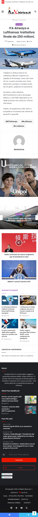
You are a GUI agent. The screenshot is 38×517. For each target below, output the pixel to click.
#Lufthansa (27, 121)
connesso (13, 356)
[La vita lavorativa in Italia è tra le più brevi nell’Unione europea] (10, 300)
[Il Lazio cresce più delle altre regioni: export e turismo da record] (10, 323)
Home (16, 20)
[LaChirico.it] (19, 11)
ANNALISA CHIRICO (14, 503)
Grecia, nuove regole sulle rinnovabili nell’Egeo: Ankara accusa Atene (12, 399)
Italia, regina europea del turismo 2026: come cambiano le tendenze (28, 334)
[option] (19, 217)
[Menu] (3, 12)
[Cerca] (35, 12)
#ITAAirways (12, 121)
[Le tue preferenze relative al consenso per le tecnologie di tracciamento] (34, 513)
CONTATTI (27, 503)
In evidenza (19, 126)
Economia (22, 20)
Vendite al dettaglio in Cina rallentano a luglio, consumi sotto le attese (19, 219)
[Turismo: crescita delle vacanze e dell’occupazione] (30, 410)
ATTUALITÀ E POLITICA (16, 496)
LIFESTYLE (24, 499)
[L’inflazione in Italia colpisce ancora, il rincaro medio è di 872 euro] (28, 300)
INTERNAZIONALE (14, 499)
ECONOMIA (29, 496)
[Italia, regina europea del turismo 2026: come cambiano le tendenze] (28, 323)
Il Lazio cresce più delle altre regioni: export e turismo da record (9, 333)
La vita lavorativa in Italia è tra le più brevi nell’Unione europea (9, 310)
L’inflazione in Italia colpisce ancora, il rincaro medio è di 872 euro (27, 310)
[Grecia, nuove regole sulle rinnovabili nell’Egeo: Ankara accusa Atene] (30, 400)
